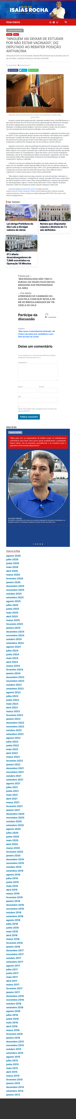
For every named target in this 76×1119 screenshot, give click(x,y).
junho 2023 (12, 700)
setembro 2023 (15, 688)
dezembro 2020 (15, 813)
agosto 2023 (13, 692)
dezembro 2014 (15, 1087)
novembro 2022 (15, 726)
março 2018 (12, 939)
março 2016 (12, 1030)
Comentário (22, 362)
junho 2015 (12, 1064)
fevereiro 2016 (14, 1034)
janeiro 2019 (13, 901)
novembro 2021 (15, 772)
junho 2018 (12, 927)
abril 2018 (11, 935)
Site (19, 397)
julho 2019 (12, 878)
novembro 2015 (15, 1045)
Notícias (16, 34)
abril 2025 (12, 616)
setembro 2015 (14, 1053)
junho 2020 (12, 836)
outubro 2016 (13, 1003)
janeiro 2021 (13, 810)
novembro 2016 (15, 999)
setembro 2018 (14, 916)
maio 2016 (12, 1022)
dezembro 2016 (15, 996)
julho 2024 (12, 650)
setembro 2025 (15, 597)
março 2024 (13, 665)
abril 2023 (12, 707)
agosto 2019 (13, 874)
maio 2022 (12, 749)
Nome (20, 387)
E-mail (41, 387)
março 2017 (12, 984)
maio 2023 (12, 703)
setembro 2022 (15, 734)
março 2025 (13, 620)
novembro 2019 (15, 863)
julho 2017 (12, 969)
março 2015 (12, 1075)
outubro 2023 (14, 684)
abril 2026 (12, 571)
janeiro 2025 (13, 627)
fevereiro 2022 (14, 760)
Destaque (9, 34)
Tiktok (33, 191)
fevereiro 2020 (14, 851)
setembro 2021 (14, 779)
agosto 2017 (13, 965)
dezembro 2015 (15, 1041)
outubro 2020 (14, 821)
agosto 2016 (13, 1011)
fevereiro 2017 (14, 988)
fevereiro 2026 (14, 578)
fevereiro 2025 (14, 624)
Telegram (26, 191)
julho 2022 (12, 741)
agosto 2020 (13, 829)
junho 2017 (12, 973)
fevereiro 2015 (14, 1079)
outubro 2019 (13, 867)
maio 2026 (12, 567)
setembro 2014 (14, 1091)
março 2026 (13, 574)
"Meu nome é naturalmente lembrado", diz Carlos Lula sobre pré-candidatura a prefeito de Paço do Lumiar (36, 334)
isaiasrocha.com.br (28, 189)
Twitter (20, 191)
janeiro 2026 (13, 582)
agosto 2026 (13, 555)
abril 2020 (12, 844)
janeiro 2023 (13, 718)
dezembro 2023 (15, 677)
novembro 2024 (15, 635)
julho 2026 (12, 559)
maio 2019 (12, 886)
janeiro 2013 (13, 1094)
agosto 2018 (13, 920)
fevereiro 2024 (14, 669)
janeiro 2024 (13, 673)
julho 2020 (12, 832)
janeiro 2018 (13, 946)
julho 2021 (12, 787)
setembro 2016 (14, 1007)
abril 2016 (11, 1026)
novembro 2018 (15, 908)
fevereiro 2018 (14, 942)
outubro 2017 (13, 958)
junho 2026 (12, 563)
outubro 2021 (13, 775)
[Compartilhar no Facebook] (13, 70)
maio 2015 (12, 1068)
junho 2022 (12, 745)
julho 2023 (12, 696)
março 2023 (13, 711)
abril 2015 (11, 1071)
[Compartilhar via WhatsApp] (33, 70)
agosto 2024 (13, 646)
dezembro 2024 (15, 631)
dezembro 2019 (15, 859)
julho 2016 (12, 1015)
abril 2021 (11, 798)
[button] (33, 544)
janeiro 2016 (13, 1037)
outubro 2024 (14, 639)
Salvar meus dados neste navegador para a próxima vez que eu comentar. (37, 410)
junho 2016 (12, 1018)
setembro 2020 (15, 825)
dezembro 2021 (15, 768)
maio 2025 (12, 612)
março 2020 (13, 848)
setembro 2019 (14, 870)
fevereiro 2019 (14, 897)
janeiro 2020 (13, 855)
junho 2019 (12, 882)
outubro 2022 (14, 730)
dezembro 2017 (15, 950)
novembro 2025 (15, 589)
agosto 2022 (13, 738)
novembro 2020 (15, 817)
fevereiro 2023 (14, 715)
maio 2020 (12, 840)
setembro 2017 (14, 961)
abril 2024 (12, 662)
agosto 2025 (13, 601)
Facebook (14, 191)
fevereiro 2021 (14, 806)
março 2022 (13, 756)
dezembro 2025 (15, 586)
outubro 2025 (14, 593)
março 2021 (12, 802)
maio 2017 (12, 977)
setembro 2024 (15, 643)
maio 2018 (12, 931)
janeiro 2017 (13, 992)
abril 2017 (11, 980)
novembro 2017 (15, 954)
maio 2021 (12, 794)
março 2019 (12, 893)
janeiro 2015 (13, 1083)
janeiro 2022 (13, 764)
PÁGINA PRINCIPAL (13, 22)
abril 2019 (11, 889)
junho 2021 (12, 791)
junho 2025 (12, 608)
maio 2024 (12, 658)
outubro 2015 (13, 1049)
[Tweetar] (23, 70)
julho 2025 (12, 605)
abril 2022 (12, 753)
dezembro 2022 (15, 722)
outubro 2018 (13, 912)
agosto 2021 (13, 783)
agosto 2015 (13, 1056)
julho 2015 (12, 1060)
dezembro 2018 (15, 905)
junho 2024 (12, 654)
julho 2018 (12, 923)
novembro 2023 (15, 681)
